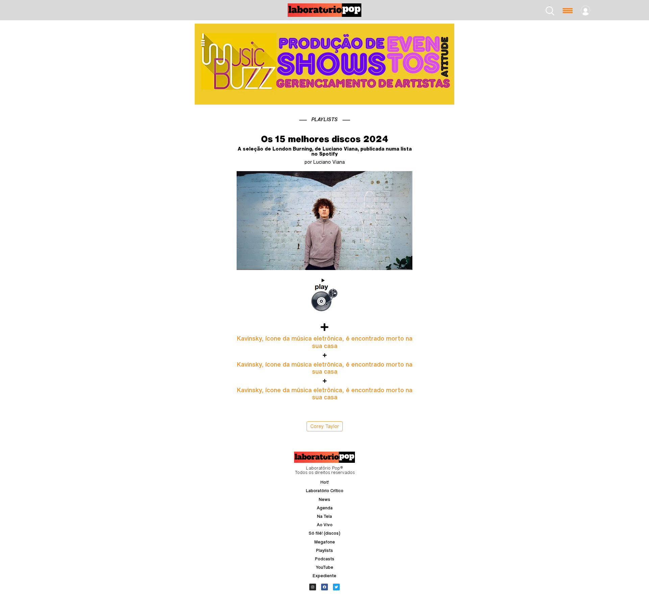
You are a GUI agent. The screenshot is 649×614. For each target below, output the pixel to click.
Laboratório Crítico (324, 490)
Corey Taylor (324, 426)
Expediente (324, 575)
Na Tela (324, 516)
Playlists (324, 550)
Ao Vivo (325, 525)
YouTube (324, 567)
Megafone (324, 542)
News (324, 499)
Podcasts (324, 559)
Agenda (325, 508)
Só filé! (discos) (324, 533)
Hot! (324, 482)
